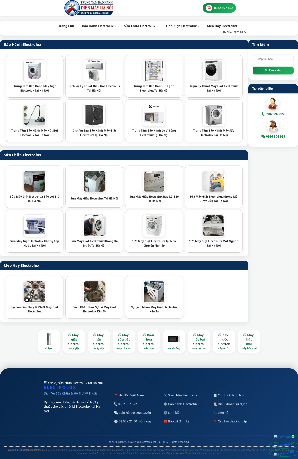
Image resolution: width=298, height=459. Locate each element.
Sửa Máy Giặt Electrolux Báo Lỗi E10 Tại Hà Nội (34, 199)
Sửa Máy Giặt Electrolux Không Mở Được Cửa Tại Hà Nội (214, 199)
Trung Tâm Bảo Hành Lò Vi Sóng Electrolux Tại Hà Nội (154, 133)
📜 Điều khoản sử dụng (230, 404)
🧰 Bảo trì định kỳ (176, 421)
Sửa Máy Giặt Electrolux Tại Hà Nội (94, 198)
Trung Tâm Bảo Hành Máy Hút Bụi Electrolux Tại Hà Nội (34, 133)
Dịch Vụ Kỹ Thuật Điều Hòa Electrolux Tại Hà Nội (94, 88)
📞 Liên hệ (220, 413)
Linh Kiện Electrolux (181, 26)
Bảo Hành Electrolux (98, 26)
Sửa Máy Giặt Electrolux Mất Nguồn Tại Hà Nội (213, 243)
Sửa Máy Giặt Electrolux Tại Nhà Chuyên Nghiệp (154, 243)
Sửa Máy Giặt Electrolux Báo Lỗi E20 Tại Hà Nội (154, 199)
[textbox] (273, 58)
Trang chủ (66, 26)
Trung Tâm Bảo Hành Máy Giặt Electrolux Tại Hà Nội (35, 88)
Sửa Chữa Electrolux (140, 26)
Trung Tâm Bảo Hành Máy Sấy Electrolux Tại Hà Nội (213, 133)
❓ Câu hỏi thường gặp (230, 421)
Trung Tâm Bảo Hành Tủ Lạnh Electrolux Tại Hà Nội (154, 88)
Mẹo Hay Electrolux (222, 26)
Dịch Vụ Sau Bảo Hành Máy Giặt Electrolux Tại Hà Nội (94, 133)
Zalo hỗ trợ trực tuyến (134, 413)
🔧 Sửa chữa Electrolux (180, 395)
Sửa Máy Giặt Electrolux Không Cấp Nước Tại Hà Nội (34, 243)
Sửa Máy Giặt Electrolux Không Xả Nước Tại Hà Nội (94, 243)
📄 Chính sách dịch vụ (229, 395)
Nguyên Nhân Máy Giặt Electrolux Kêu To (154, 309)
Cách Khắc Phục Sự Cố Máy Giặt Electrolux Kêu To (94, 309)
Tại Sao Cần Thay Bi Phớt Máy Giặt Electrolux (34, 309)
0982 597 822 (127, 404)
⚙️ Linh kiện (172, 413)
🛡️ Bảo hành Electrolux (180, 404)
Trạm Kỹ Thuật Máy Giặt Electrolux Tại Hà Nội (214, 88)
